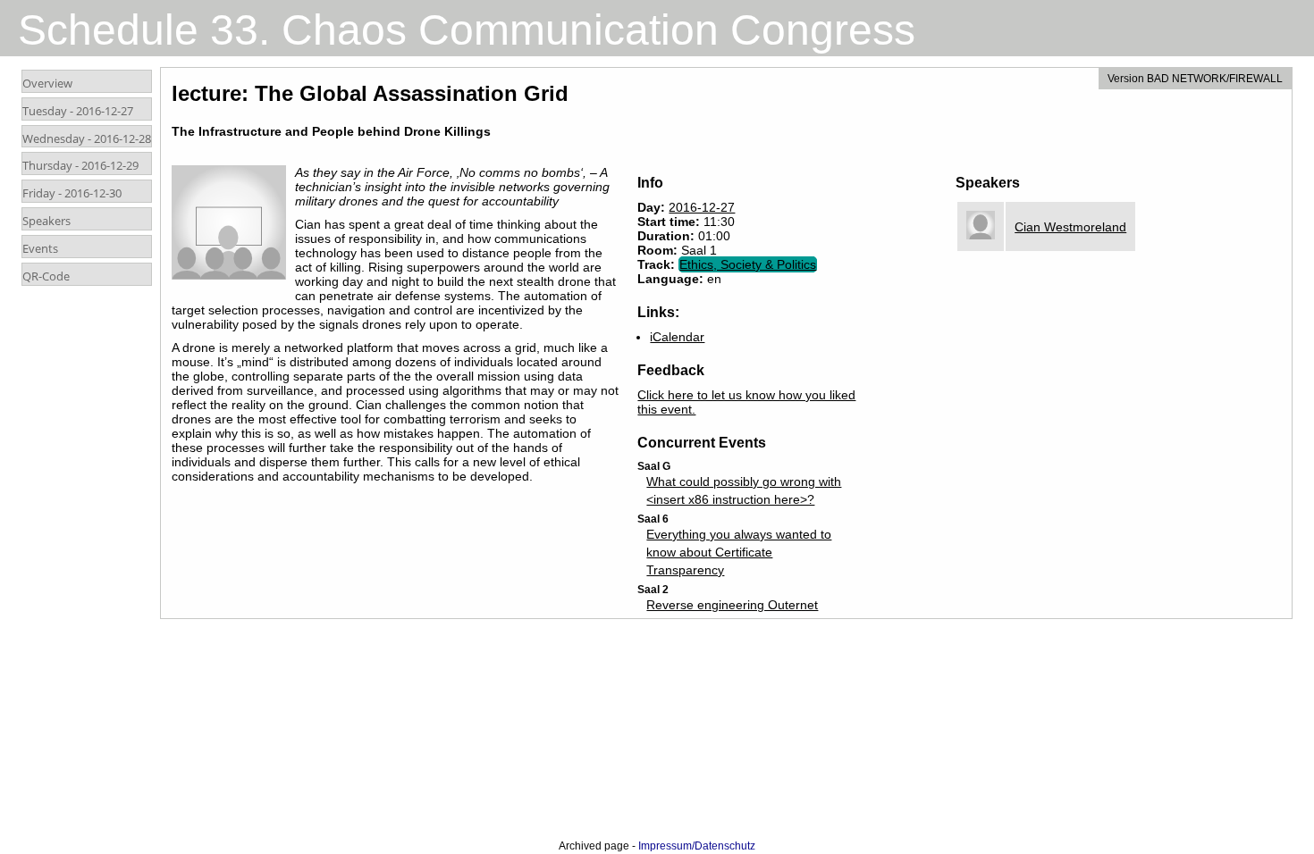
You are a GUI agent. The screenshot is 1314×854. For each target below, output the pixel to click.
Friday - (72, 193)
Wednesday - (86, 138)
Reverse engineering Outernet (732, 605)
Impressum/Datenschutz (696, 846)
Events (40, 248)
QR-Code (46, 276)
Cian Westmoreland (1070, 227)
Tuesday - (77, 111)
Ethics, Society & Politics (747, 264)
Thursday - (80, 165)
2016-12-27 (702, 207)
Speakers (46, 221)
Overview (47, 83)
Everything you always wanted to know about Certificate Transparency (738, 552)
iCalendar (677, 337)
